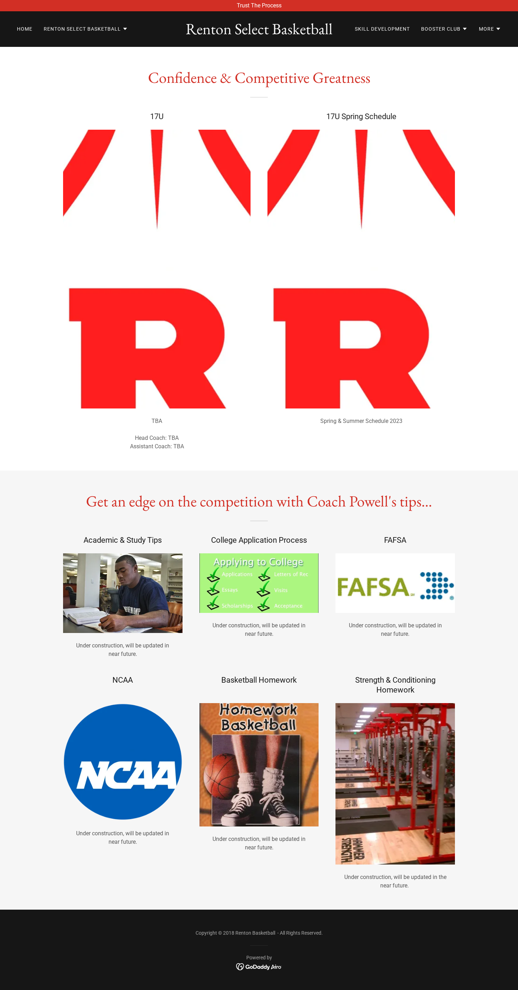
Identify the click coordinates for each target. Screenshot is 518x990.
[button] (86, 29)
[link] (259, 32)
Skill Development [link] (382, 29)
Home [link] (24, 29)
